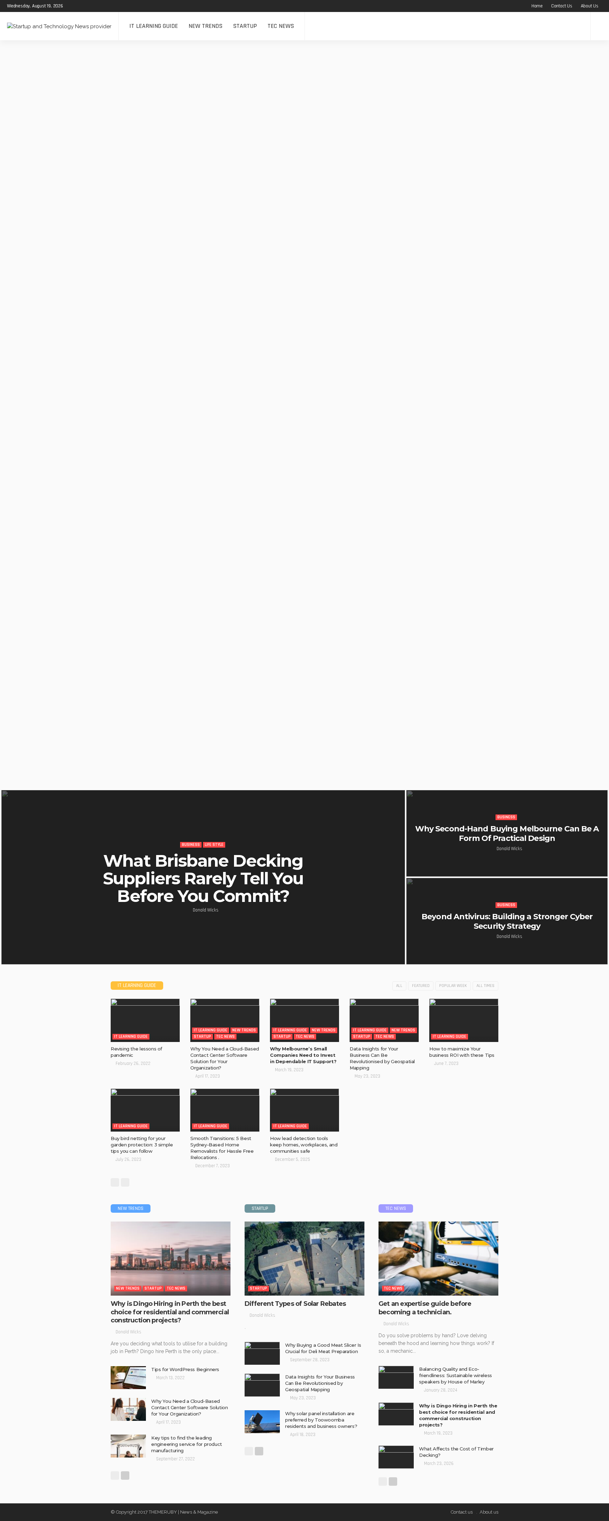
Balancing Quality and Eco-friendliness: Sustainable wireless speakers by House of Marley (455, 1375)
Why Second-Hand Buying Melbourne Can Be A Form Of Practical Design (507, 833)
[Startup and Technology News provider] (59, 26)
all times (485, 985)
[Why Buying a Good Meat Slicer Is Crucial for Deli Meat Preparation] (262, 1353)
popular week (453, 985)
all (399, 985)
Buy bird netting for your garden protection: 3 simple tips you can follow (142, 1144)
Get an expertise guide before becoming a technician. (425, 1308)
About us (589, 6)
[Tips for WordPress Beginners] (128, 1377)
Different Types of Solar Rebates (296, 1304)
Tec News (280, 26)
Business (191, 844)
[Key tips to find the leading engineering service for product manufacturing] (128, 1446)
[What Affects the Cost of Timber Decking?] (396, 1457)
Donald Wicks (206, 910)
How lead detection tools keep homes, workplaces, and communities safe (303, 1144)
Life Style (214, 844)
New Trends (205, 26)
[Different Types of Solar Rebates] (304, 1259)
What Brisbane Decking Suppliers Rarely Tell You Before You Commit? (203, 878)
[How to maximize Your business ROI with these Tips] (463, 1020)
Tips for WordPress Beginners (185, 1369)
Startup (245, 26)
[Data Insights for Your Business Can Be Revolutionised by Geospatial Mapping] (384, 1020)
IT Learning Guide (153, 26)
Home (537, 6)
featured (421, 985)
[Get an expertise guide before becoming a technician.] (438, 1259)
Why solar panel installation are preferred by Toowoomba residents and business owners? (321, 1420)
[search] (600, 26)
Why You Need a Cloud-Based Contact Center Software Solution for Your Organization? (189, 1407)
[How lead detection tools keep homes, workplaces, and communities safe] (304, 1110)
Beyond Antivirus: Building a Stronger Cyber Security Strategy (507, 921)
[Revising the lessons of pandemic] (145, 1020)
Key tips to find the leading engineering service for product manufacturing (186, 1444)
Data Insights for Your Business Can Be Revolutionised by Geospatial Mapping (320, 1383)
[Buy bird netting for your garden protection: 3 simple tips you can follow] (145, 1110)
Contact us (561, 6)
